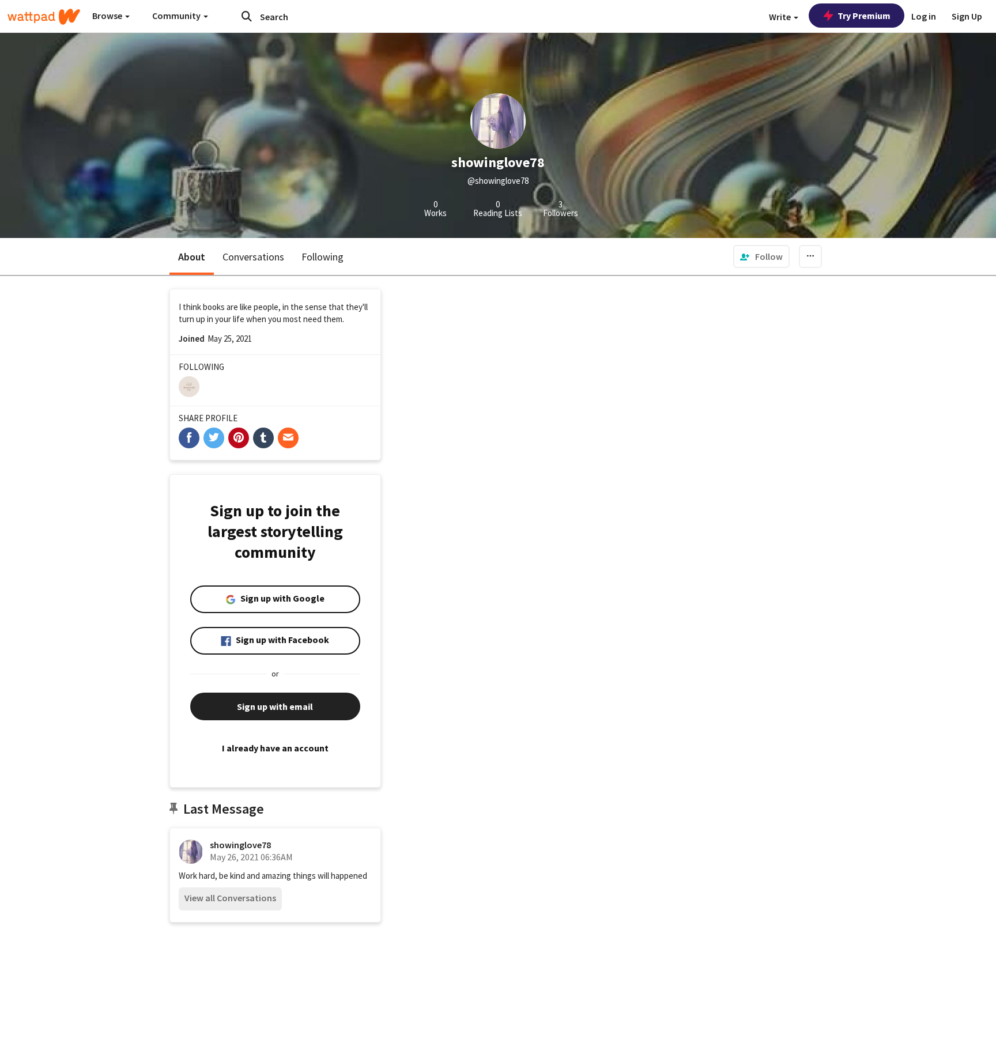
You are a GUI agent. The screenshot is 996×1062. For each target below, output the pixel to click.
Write (781, 16)
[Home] (43, 16)
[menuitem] (761, 256)
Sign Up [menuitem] (967, 16)
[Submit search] (247, 16)
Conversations (253, 256)
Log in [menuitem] (923, 16)
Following (322, 256)
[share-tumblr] (263, 438)
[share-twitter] (213, 438)
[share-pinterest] (238, 438)
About (191, 256)
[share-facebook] (189, 438)
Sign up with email (275, 706)
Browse (108, 15)
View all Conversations (230, 898)
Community (177, 15)
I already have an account (275, 748)
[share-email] (288, 438)
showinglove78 (240, 845)
